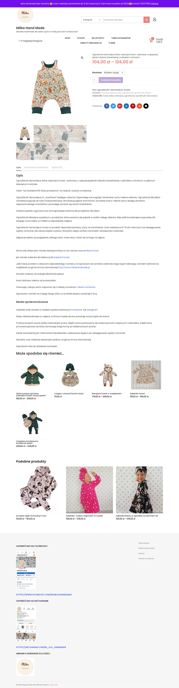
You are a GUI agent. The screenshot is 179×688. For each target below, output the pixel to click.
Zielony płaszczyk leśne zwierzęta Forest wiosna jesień (31, 394)
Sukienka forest (62, 257)
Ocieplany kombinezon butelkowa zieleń (27, 442)
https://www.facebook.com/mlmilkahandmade (44, 594)
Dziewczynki (115, 92)
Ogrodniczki (127, 92)
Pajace (148, 92)
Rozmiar (97, 72)
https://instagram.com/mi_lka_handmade (41, 647)
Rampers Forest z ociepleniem (107, 394)
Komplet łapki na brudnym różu (31, 516)
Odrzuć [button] (154, 3)
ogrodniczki (129, 95)
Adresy (141, 553)
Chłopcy (105, 92)
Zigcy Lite (54, 685)
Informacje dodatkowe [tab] (36, 167)
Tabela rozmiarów (86, 287)
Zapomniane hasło (146, 548)
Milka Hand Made (30, 28)
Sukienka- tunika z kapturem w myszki (84, 516)
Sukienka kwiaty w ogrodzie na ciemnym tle (137, 516)
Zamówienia (143, 543)
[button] (82, 57)
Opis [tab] (18, 167)
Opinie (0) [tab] (57, 167)
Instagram (92, 309)
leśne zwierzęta (116, 95)
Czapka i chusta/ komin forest (69, 394)
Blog (95, 293)
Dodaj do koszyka (111, 80)
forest (105, 95)
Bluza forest (92, 250)
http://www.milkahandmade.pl (74, 267)
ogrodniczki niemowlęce (146, 95)
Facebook (77, 309)
